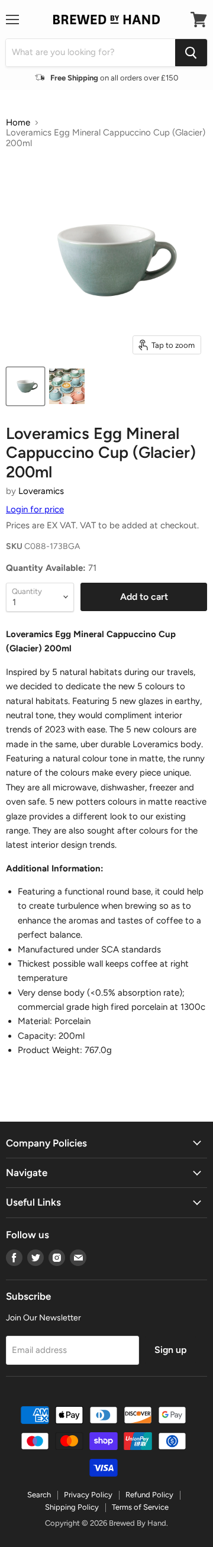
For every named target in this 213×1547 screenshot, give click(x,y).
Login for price (35, 509)
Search (39, 1494)
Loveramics (41, 491)
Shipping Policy (72, 1507)
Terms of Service (140, 1507)
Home (18, 123)
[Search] (191, 52)
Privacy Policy (88, 1494)
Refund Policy (149, 1494)
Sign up (170, 1349)
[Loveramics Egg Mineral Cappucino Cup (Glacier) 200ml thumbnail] (25, 386)
